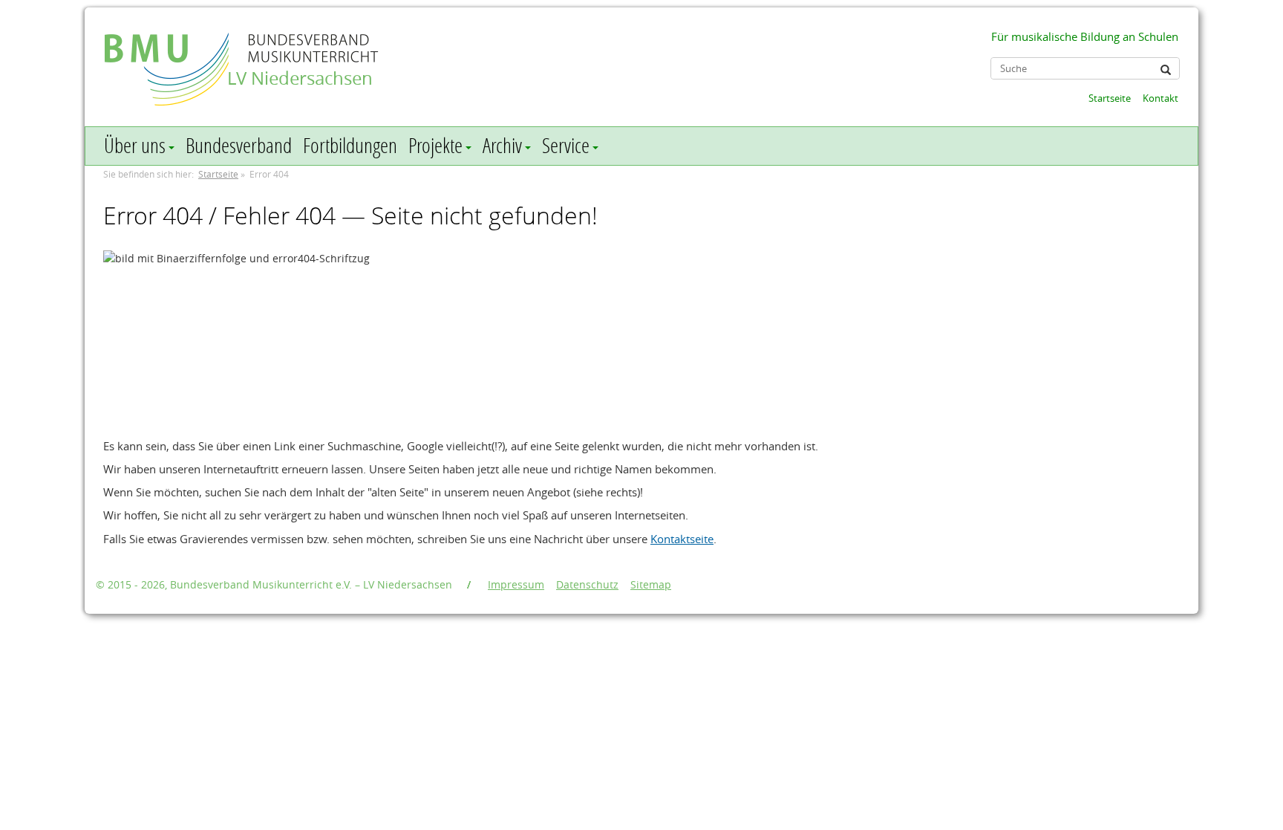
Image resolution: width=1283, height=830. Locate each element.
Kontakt (1160, 98)
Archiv (502, 145)
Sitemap (650, 584)
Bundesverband (239, 145)
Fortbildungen (350, 145)
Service (566, 145)
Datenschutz (587, 584)
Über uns (135, 145)
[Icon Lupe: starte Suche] (1165, 70)
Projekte (435, 145)
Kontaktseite (682, 538)
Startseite (1109, 98)
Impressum (516, 584)
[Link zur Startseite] (168, 54)
